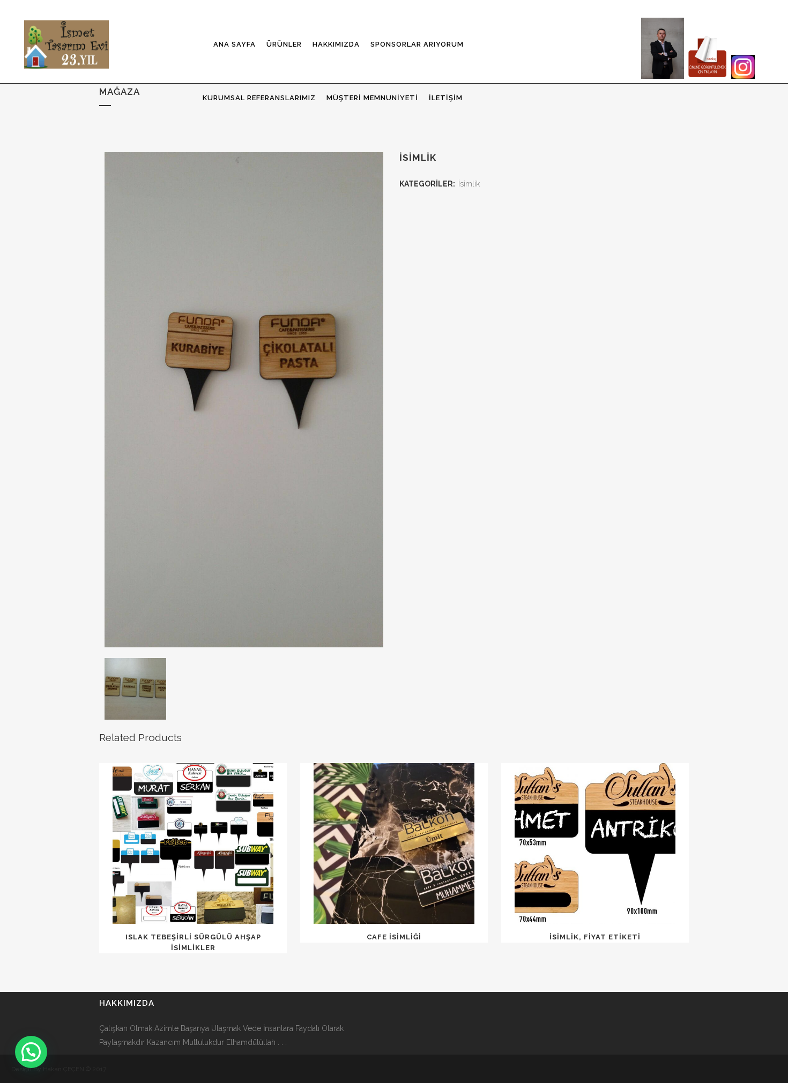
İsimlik (469, 184)
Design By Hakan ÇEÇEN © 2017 (58, 1069)
